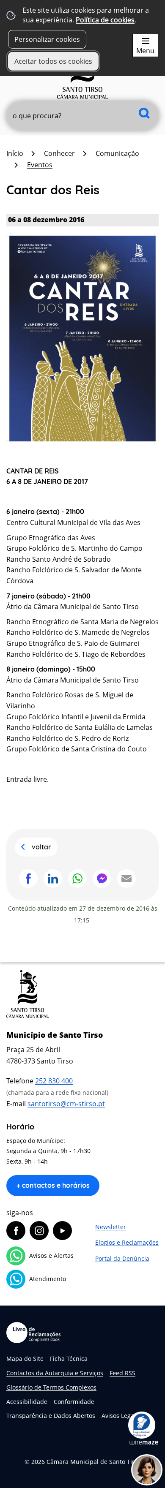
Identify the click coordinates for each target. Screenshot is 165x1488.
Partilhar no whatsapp (77, 878)
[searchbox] (82, 115)
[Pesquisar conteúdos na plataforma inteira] (144, 113)
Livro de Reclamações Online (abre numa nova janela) (33, 1332)
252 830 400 (54, 1080)
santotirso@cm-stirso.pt (66, 1103)
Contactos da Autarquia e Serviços (54, 1373)
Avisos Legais (120, 1416)
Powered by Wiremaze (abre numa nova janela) (144, 1442)
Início (14, 153)
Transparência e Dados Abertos (50, 1416)
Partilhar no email (126, 878)
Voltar (41, 847)
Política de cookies (105, 19)
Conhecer (59, 153)
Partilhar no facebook (28, 878)
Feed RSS (122, 1373)
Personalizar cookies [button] (47, 39)
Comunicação (117, 153)
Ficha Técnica (69, 1359)
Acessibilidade (26, 1402)
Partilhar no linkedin (53, 878)
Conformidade (74, 1402)
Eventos (39, 164)
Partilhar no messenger (102, 878)
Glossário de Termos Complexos (51, 1387)
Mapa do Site (25, 1359)
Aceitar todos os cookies (53, 61)
